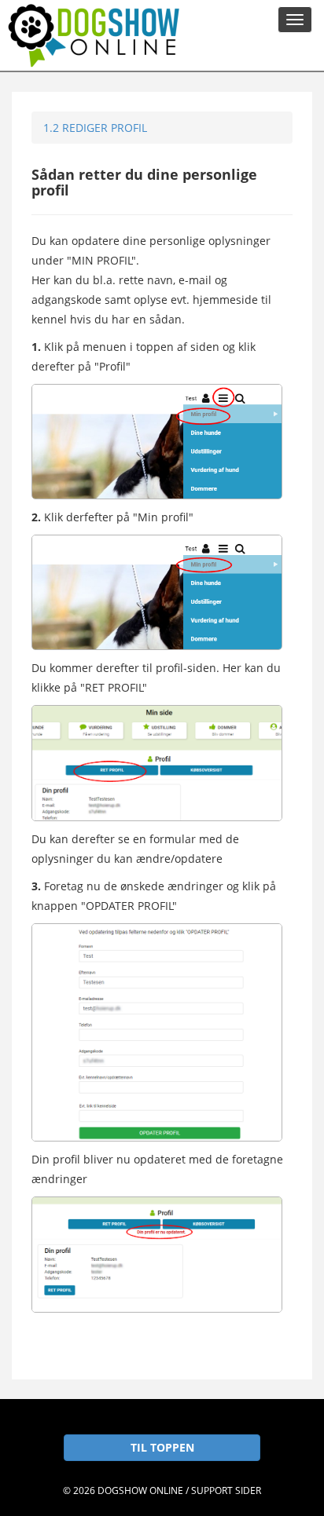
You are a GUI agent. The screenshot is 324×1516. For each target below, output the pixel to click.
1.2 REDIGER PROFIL (95, 127)
